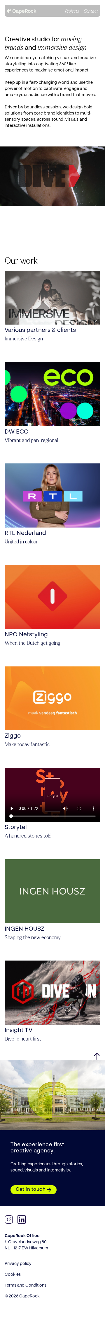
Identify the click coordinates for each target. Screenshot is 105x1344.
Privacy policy (18, 1264)
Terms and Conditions (25, 1285)
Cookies (13, 1275)
